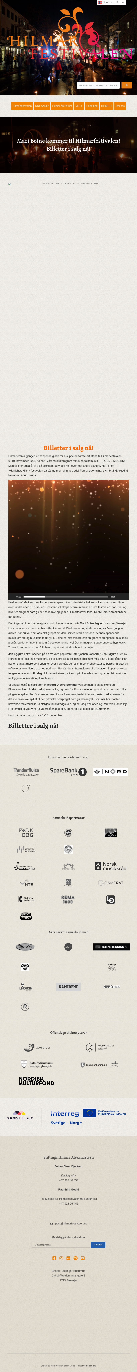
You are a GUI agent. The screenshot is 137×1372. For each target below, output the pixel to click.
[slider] (66, 597)
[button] (126, 85)
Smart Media (69, 1366)
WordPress (56, 1366)
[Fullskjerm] (124, 596)
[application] (68, 540)
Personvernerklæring (86, 1366)
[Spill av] (12, 596)
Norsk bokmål (110, 2)
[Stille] (119, 596)
